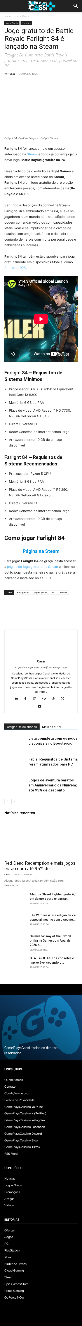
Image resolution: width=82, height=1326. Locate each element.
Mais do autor (51, 727)
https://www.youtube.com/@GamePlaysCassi (41, 667)
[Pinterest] (28, 83)
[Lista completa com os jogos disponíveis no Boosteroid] (15, 743)
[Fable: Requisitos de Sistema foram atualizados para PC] (15, 764)
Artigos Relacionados (22, 727)
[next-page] (14, 801)
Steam (32, 154)
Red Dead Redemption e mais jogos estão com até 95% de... (39, 866)
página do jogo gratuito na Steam (32, 567)
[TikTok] (55, 699)
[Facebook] (8, 83)
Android (10, 268)
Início (7, 16)
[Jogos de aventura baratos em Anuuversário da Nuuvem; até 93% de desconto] (15, 785)
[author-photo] (41, 655)
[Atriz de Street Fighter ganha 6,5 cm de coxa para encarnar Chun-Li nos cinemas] (15, 899)
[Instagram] (36, 699)
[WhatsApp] (39, 83)
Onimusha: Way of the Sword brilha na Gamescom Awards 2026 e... (50, 940)
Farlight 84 (23, 592)
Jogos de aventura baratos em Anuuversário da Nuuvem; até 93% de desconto (52, 785)
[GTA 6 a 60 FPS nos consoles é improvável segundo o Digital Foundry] (15, 963)
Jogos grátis (40, 592)
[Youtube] (41, 706)
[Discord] (17, 699)
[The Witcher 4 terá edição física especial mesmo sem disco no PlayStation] (15, 920)
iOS (23, 268)
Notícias (26, 23)
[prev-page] (7, 801)
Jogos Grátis (22, 16)
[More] (59, 83)
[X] (18, 83)
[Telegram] (49, 83)
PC (53, 592)
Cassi (12, 73)
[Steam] (45, 699)
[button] (76, 6)
